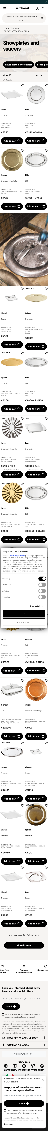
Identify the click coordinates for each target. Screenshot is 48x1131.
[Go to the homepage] (22, 8)
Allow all (23, 613)
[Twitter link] (33, 1066)
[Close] (42, 1080)
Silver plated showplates (18, 64)
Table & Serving (12, 28)
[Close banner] (46, 1)
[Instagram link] (6, 1066)
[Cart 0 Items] (43, 8)
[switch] (42, 585)
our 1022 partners (17, 555)
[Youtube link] (15, 1066)
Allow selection (24, 622)
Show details (35, 606)
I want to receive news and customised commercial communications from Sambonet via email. (22, 1015)
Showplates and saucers (16, 31)
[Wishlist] (22, 85)
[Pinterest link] (42, 1066)
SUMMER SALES (8, 1)
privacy (24, 1033)
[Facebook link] (24, 1066)
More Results (24, 945)
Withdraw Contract (24, 1053)
